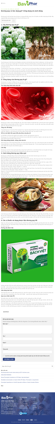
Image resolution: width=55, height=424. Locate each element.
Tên (4, 336)
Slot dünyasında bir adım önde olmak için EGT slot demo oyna (15, 372)
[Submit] (52, 366)
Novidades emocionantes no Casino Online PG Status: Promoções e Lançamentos (20, 379)
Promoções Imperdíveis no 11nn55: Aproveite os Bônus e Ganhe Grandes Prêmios (20, 382)
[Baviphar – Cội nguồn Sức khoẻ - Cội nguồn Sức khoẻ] (27, 3)
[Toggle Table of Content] (12, 21)
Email (4, 342)
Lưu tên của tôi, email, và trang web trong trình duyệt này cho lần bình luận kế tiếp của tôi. (27, 355)
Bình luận (5, 323)
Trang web (5, 349)
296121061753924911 (6, 374)
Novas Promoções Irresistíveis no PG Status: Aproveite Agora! (15, 377)
